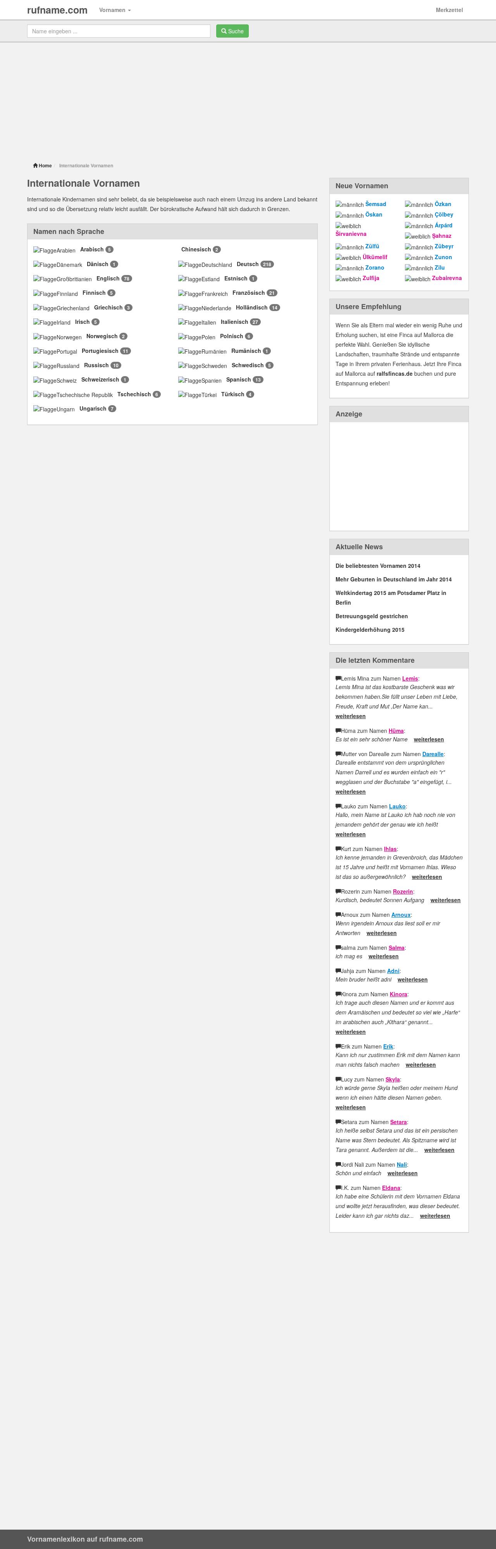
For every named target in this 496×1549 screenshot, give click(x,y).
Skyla (393, 1079)
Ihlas (390, 849)
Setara (398, 1122)
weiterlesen (351, 716)
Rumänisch (246, 350)
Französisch (248, 292)
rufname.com (57, 10)
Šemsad (375, 204)
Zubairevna (447, 278)
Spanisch (238, 379)
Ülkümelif (375, 257)
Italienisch (234, 321)
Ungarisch (93, 408)
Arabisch (92, 249)
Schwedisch (248, 365)
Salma (397, 947)
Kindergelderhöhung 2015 (370, 629)
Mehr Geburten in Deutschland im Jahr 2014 (394, 579)
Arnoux (401, 914)
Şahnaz (441, 235)
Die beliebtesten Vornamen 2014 (378, 565)
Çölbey (444, 214)
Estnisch (236, 278)
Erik (388, 1046)
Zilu (440, 267)
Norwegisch (102, 336)
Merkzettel (449, 10)
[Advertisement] (248, 100)
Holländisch (252, 307)
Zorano (374, 267)
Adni (393, 971)
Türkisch (233, 394)
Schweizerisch (100, 379)
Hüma (396, 730)
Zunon (443, 257)
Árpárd (444, 225)
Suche (235, 31)
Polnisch (231, 336)
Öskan (373, 214)
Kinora (398, 994)
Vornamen (113, 10)
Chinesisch (196, 249)
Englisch (108, 278)
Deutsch (248, 264)
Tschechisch (134, 394)
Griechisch (108, 307)
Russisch (96, 365)
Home (45, 165)
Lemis (410, 678)
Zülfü (372, 246)
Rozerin (403, 891)
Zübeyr (444, 246)
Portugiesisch (100, 350)
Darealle (433, 754)
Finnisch (94, 292)
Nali (402, 1164)
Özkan (443, 204)
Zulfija (371, 278)
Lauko (397, 806)
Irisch (82, 321)
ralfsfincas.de (395, 373)
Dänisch (97, 264)
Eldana (391, 1187)
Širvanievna (351, 233)
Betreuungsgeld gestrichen (372, 616)
